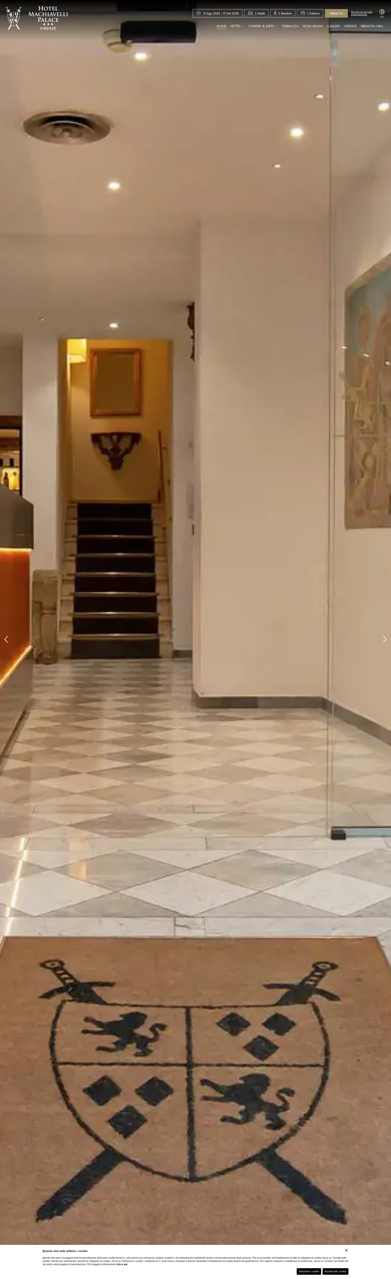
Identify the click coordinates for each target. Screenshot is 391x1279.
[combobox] (260, 13)
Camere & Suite (261, 26)
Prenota (336, 13)
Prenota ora (372, 26)
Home (221, 26)
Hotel (236, 26)
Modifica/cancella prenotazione (361, 13)
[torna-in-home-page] (37, 19)
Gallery (333, 26)
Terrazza (290, 26)
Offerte (350, 26)
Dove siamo (313, 26)
